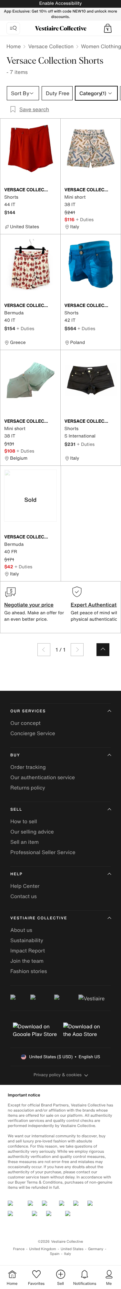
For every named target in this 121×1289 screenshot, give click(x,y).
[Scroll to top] (102, 649)
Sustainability (26, 940)
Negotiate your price (29, 604)
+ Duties (85, 219)
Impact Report (27, 950)
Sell (16, 809)
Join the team (27, 961)
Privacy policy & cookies (58, 1075)
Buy (15, 755)
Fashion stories (28, 971)
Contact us (23, 896)
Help (16, 874)
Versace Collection (51, 46)
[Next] (77, 649)
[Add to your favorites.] (53, 190)
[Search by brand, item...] (13, 28)
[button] (107, 28)
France (19, 1249)
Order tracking (28, 767)
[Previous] (43, 649)
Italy (67, 1253)
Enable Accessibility (60, 3)
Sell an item (24, 842)
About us (21, 930)
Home (13, 46)
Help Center (24, 886)
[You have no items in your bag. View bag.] (107, 28)
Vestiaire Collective (38, 918)
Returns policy (27, 787)
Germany (96, 1249)
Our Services (28, 711)
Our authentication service (42, 777)
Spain (55, 1253)
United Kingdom (42, 1249)
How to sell (23, 821)
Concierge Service (32, 733)
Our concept (25, 723)
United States (72, 1249)
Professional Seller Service (42, 852)
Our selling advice (32, 831)
